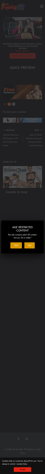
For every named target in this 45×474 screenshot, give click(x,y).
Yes (16, 245)
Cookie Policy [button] (22, 464)
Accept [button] (22, 469)
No (29, 245)
